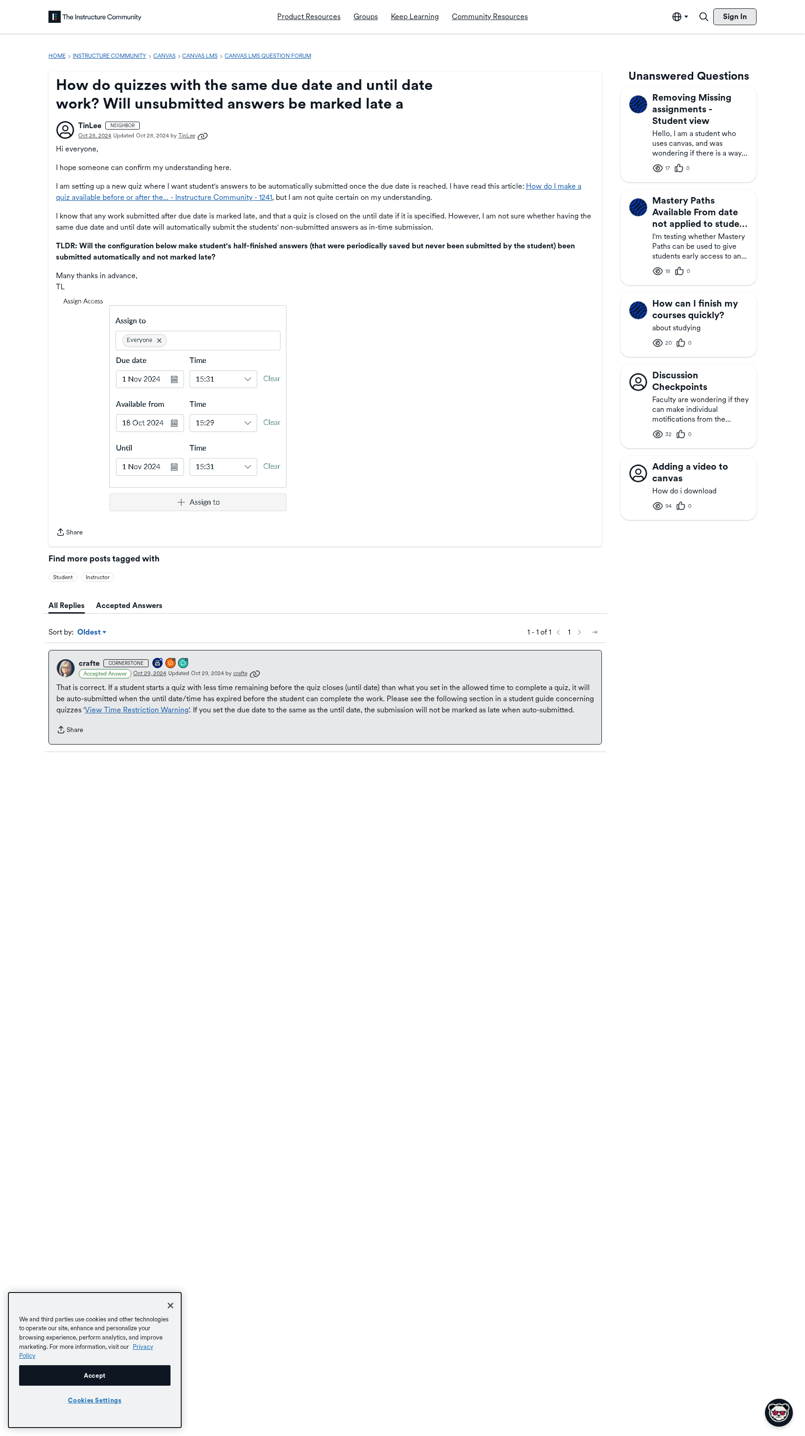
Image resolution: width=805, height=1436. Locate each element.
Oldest (89, 633)
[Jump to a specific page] (594, 632)
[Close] (170, 1305)
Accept (95, 1375)
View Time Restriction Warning (137, 709)
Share (69, 533)
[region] (94, 1360)
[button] (65, 130)
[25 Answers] (171, 663)
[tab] (66, 606)
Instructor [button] (97, 577)
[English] (95, 17)
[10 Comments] (183, 663)
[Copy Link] (202, 135)
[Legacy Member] (158, 663)
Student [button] (63, 577)
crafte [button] (89, 663)
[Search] (704, 16)
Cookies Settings (95, 1400)
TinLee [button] (90, 125)
